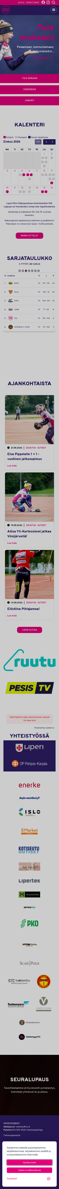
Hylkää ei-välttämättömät (29, 1170)
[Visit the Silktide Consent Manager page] (48, 1178)
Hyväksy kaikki (29, 1162)
